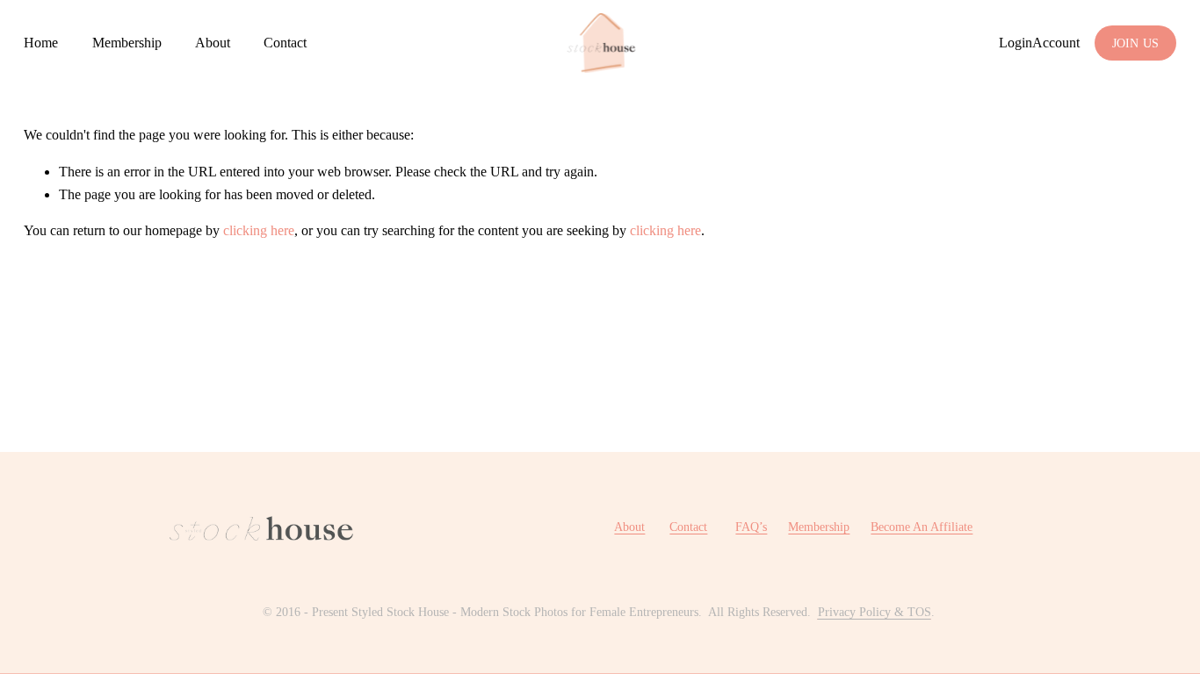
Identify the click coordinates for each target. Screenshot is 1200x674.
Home (41, 42)
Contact (285, 42)
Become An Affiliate (921, 527)
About (212, 42)
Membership (127, 42)
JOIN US (1136, 43)
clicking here (258, 230)
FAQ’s (751, 527)
